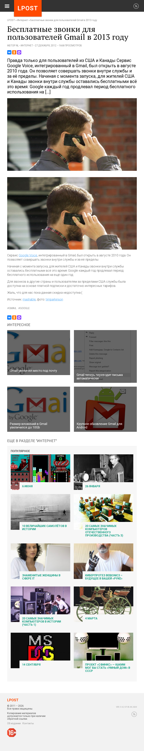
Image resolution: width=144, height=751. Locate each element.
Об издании (14, 723)
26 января (92, 486)
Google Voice (28, 255)
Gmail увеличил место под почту (33, 370)
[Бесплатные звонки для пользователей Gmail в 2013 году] (72, 170)
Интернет (22, 20)
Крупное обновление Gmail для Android (99, 425)
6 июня (27, 486)
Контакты (28, 723)
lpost (28, 8)
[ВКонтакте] (9, 52)
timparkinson (54, 299)
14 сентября (31, 664)
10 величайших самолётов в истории (44, 527)
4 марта (91, 618)
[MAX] (19, 52)
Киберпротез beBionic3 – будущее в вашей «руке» (103, 577)
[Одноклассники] (14, 52)
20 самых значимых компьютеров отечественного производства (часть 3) (104, 530)
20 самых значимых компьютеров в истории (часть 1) (41, 621)
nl (17, 45)
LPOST (11, 20)
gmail (13, 308)
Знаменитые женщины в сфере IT (41, 577)
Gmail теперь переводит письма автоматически (100, 376)
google (25, 308)
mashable (29, 299)
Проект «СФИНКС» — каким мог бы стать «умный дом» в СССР (107, 668)
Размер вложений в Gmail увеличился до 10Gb (28, 425)
